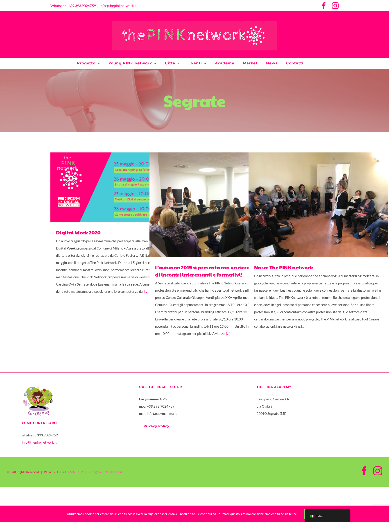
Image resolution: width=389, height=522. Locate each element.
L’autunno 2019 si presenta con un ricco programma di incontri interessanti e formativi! (213, 205)
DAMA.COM (74, 472)
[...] (228, 333)
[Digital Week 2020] (120, 187)
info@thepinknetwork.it (118, 5)
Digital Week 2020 (114, 187)
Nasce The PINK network (312, 205)
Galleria (127, 187)
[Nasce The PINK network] (318, 204)
